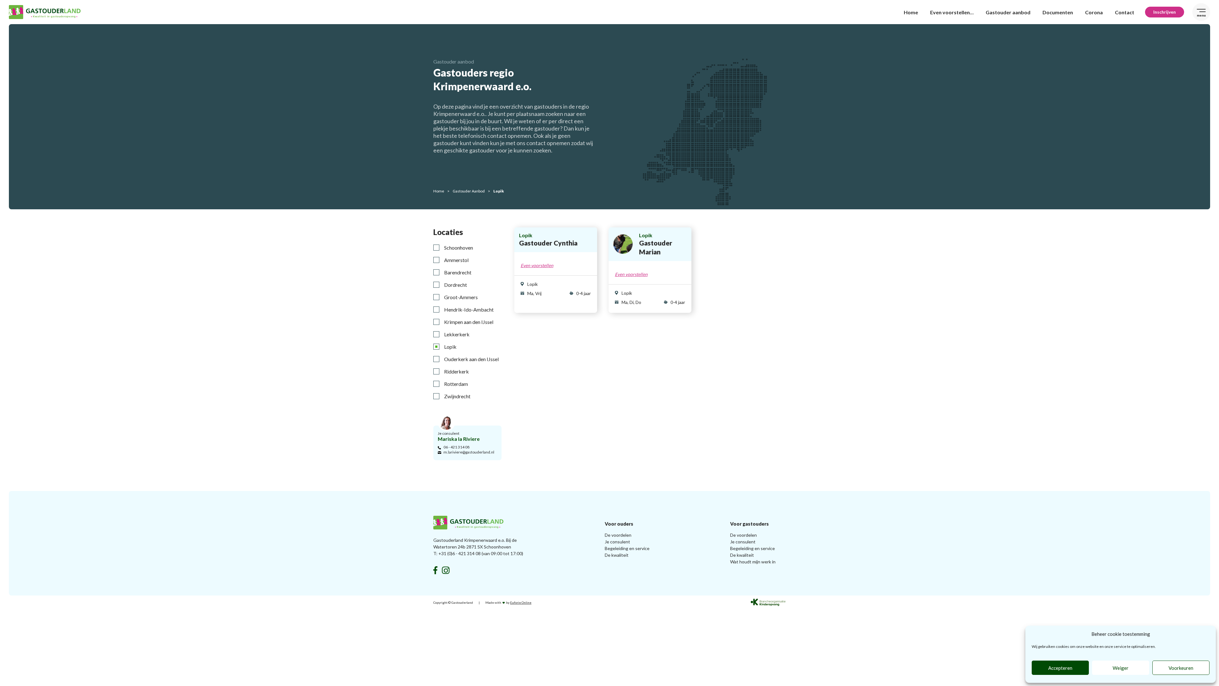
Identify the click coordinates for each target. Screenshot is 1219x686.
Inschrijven (1164, 12)
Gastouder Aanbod (469, 191)
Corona (1094, 12)
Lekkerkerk (457, 334)
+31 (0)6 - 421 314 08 (459, 553)
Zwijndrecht (457, 396)
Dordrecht (455, 285)
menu (1201, 15)
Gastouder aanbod (1008, 12)
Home (911, 12)
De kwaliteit (617, 555)
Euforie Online (520, 602)
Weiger (1121, 668)
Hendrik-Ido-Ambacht (469, 309)
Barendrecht (457, 272)
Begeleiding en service (627, 548)
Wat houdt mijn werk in (753, 561)
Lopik (450, 347)
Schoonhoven (458, 248)
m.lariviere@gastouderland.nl (468, 452)
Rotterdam (456, 384)
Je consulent (617, 541)
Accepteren (1060, 668)
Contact (1124, 12)
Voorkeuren (1181, 668)
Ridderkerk (456, 371)
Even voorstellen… (952, 12)
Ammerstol (456, 260)
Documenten (1057, 12)
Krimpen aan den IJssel (468, 322)
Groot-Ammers (461, 297)
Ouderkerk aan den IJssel (471, 359)
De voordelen (618, 535)
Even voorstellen (537, 265)
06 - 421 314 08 (456, 447)
